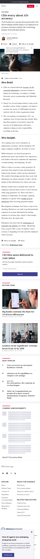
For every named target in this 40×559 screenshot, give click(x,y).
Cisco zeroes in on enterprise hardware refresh (19, 366)
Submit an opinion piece (25, 491)
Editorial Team (6, 488)
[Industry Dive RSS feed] (15, 473)
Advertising (20, 485)
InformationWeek (23, 509)
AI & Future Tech (16, 245)
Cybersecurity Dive (23, 506)
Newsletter (5, 494)
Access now (8, 555)
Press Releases (6, 503)
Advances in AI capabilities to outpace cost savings (19, 374)
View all (4, 457)
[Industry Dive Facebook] (7, 473)
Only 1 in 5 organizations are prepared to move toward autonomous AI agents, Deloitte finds (21, 394)
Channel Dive (21, 503)
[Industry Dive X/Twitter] (11, 473)
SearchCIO (21, 512)
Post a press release (15, 457)
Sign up (31, 6)
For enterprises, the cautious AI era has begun (21, 384)
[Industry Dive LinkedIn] (3, 473)
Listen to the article (13, 78)
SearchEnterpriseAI (23, 515)
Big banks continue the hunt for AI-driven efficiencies (18, 313)
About (3, 485)
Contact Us (5, 491)
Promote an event (23, 494)
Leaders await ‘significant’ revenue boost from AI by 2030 (19, 347)
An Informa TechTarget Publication (20, 2)
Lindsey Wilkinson (12, 38)
